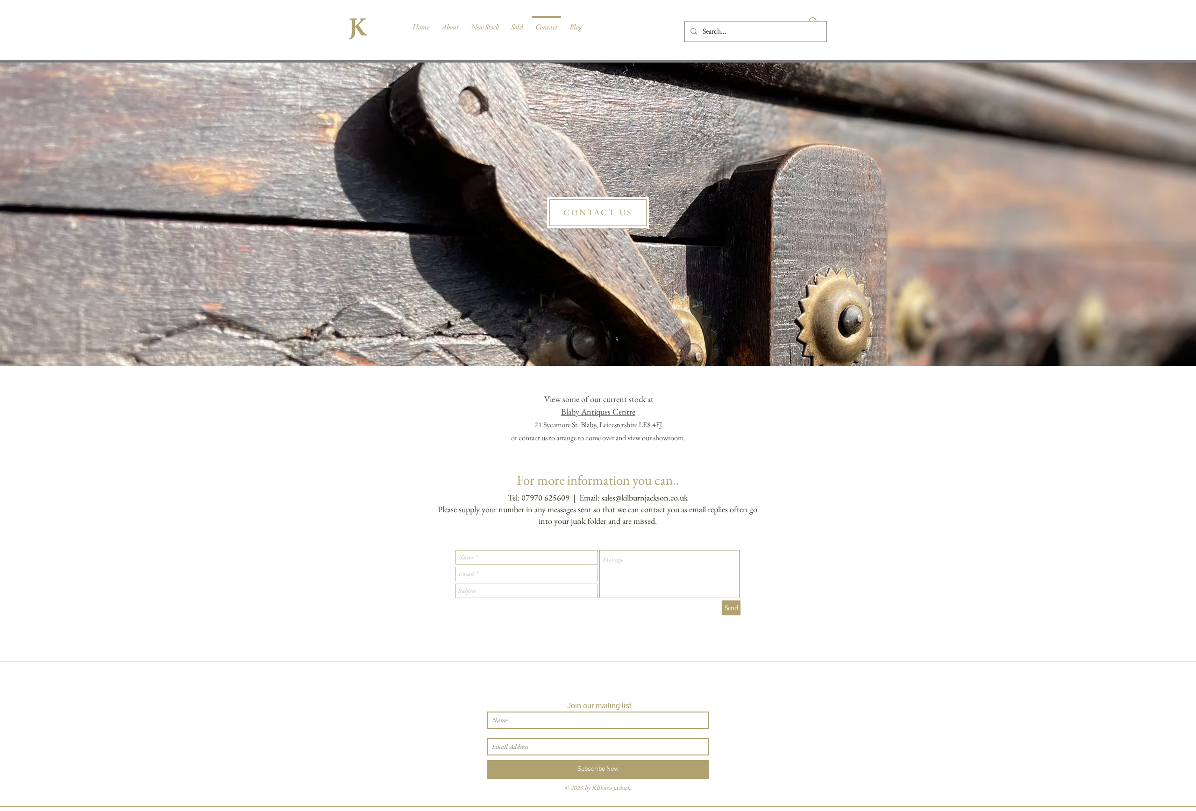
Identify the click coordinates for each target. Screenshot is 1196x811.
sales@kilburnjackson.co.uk (644, 497)
